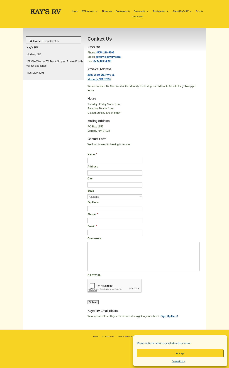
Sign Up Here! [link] (169, 316)
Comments (94, 238)
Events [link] (199, 11)
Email (92, 226)
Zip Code (93, 202)
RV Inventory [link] (88, 11)
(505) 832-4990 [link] (102, 61)
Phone (92, 214)
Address (92, 166)
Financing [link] (107, 11)
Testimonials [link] (159, 11)
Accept (180, 353)
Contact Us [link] (137, 16)
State (90, 190)
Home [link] (75, 11)
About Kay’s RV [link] (180, 11)
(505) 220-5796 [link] (105, 52)
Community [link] (139, 11)
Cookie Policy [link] (178, 361)
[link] (46, 13)
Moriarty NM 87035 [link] (99, 79)
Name (92, 154)
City (89, 178)
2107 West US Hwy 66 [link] (100, 74)
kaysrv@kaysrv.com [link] (108, 56)
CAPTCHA (94, 275)
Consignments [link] (123, 11)
